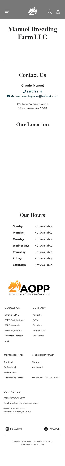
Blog (7, 341)
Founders (37, 325)
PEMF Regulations (13, 330)
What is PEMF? (12, 315)
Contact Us (38, 335)
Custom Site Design (13, 377)
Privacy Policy (26, 444)
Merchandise (39, 330)
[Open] (7, 11)
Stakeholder (10, 372)
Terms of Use (38, 444)
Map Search (37, 367)
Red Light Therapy (14, 335)
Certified (8, 362)
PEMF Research (12, 325)
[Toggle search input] (50, 11)
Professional (10, 367)
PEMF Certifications (14, 320)
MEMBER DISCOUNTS (45, 377)
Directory (36, 362)
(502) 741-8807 (17, 397)
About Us (37, 315)
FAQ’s (35, 320)
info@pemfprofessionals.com (24, 403)
